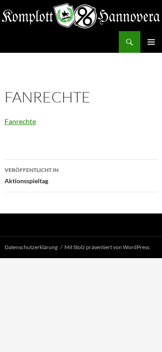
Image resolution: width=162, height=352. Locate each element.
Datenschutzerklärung (31, 247)
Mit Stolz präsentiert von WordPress (106, 247)
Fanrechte (20, 121)
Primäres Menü (151, 42)
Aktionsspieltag (31, 176)
